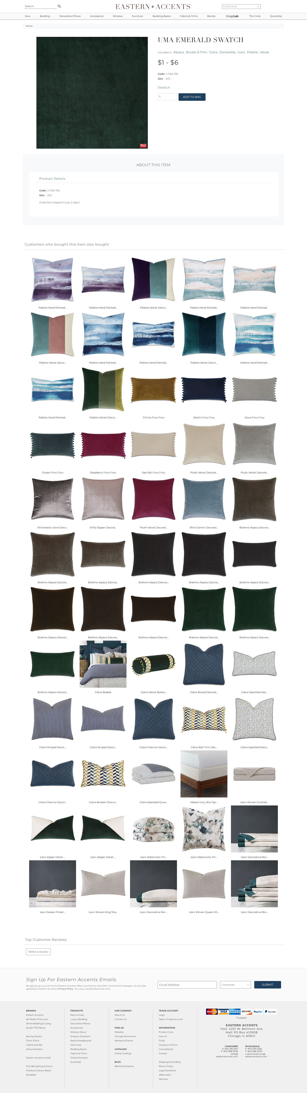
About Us (120, 1015)
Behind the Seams (124, 1066)
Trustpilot (241, 1017)
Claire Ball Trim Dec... (204, 747)
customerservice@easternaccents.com (256, 1055)
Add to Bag (192, 97)
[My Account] (279, 6)
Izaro (241, 52)
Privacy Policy (65, 989)
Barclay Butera (34, 1036)
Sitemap (163, 1079)
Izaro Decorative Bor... (254, 857)
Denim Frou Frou (204, 417)
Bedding (45, 16)
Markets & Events (124, 1040)
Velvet (264, 52)
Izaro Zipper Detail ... (52, 857)
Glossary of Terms (168, 1045)
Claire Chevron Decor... (153, 747)
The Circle (255, 16)
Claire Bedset (103, 692)
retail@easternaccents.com (227, 1055)
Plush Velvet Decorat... (204, 472)
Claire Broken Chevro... (103, 802)
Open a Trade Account (171, 1019)
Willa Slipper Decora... (103, 527)
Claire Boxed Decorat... (204, 692)
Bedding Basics (162, 16)
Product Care (166, 1032)
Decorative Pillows (70, 16)
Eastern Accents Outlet (38, 1057)
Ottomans (75, 1045)
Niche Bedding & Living (38, 1023)
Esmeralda (228, 52)
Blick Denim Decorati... (204, 527)
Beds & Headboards (80, 1040)
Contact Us (121, 1019)
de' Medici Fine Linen (37, 1019)
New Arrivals (77, 1015)
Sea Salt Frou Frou (153, 472)
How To (163, 1036)
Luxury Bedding (78, 1019)
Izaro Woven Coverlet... (254, 802)
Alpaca (178, 52)
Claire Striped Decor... (52, 747)
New (27, 16)
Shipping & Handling (170, 1062)
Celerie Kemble (34, 1045)
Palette (252, 52)
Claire (213, 52)
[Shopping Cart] (282, 6)
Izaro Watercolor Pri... (153, 857)
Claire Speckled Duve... (154, 802)
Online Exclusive (79, 1057)
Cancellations (166, 1049)
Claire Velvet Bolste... (153, 692)
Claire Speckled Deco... (254, 747)
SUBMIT (267, 984)
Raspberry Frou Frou (103, 472)
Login (162, 1015)
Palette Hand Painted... (53, 307)
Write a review (38, 951)
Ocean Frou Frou (52, 472)
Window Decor (78, 1032)
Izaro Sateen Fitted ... (53, 912)
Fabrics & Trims (189, 16)
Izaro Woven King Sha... (103, 912)
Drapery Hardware (80, 1036)
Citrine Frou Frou (153, 417)
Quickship (276, 16)
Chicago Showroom (125, 1036)
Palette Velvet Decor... (153, 307)
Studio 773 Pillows (35, 1027)
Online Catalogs (123, 1053)
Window (118, 16)
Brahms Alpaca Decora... (254, 527)
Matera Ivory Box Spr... (204, 802)
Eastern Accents (35, 1015)
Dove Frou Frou (254, 417)
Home (29, 26)
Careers (163, 1053)
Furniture (137, 16)
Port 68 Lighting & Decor (39, 1066)
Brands (211, 16)
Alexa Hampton (34, 1049)
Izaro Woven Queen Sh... (204, 912)
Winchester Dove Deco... (52, 527)
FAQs (162, 1040)
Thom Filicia (32, 1040)
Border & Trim (196, 52)
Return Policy (166, 1066)
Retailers (119, 1032)
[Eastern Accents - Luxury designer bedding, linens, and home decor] (153, 6)
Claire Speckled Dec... (254, 692)
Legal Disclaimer (167, 1070)
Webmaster (165, 1074)
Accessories (96, 16)
